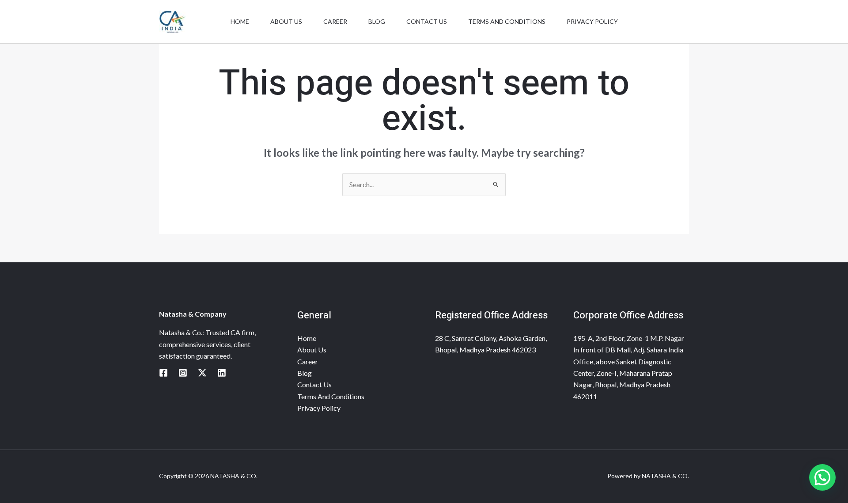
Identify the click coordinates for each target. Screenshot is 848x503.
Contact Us (426, 21)
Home (240, 21)
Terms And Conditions (506, 21)
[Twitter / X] (202, 372)
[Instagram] (182, 372)
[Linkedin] (221, 372)
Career (335, 21)
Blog (376, 21)
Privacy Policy (592, 21)
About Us (286, 21)
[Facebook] (163, 372)
